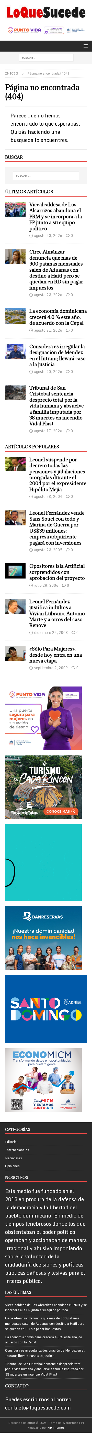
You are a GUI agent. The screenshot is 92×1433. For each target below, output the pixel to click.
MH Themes (56, 1427)
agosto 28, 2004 (48, 496)
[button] (85, 46)
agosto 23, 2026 (48, 235)
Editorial (11, 1142)
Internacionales (17, 1150)
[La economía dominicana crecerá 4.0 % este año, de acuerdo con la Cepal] (15, 315)
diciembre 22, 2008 (51, 632)
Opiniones (12, 1166)
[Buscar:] (46, 57)
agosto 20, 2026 (48, 372)
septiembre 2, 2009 (51, 668)
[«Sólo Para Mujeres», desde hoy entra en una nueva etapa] (15, 653)
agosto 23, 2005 (48, 550)
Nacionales (13, 1158)
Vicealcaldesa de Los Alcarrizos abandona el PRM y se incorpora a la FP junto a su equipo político (55, 216)
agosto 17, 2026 (48, 431)
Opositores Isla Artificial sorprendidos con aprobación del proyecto (57, 572)
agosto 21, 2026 (48, 330)
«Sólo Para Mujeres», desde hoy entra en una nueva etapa (55, 655)
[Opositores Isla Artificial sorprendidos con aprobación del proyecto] (15, 571)
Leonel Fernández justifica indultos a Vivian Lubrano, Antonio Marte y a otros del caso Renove (57, 613)
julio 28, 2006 (46, 585)
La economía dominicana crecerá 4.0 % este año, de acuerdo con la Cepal (58, 317)
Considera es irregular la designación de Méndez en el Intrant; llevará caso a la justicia (57, 355)
